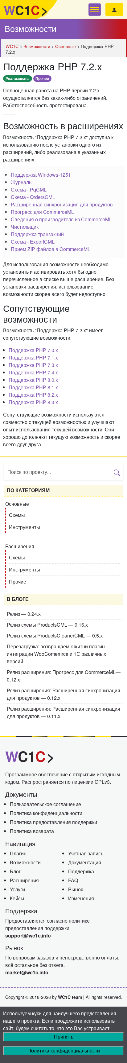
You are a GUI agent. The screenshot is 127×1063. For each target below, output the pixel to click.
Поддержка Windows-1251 (41, 174)
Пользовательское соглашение (45, 804)
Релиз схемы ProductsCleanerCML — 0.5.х (55, 635)
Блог (15, 871)
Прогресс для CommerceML (42, 211)
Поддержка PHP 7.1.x (33, 357)
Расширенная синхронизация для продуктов (62, 204)
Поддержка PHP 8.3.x (33, 402)
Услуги (17, 889)
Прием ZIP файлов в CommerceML (50, 249)
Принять (63, 1036)
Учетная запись (85, 853)
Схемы (17, 514)
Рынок (75, 889)
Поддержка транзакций (37, 234)
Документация (84, 862)
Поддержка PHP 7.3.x (33, 364)
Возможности (30, 28)
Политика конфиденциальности (46, 813)
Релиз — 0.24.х (24, 613)
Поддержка (81, 871)
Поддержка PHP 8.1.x (33, 387)
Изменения (81, 898)
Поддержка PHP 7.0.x (33, 350)
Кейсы (17, 898)
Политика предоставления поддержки (53, 822)
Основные (17, 503)
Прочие (17, 581)
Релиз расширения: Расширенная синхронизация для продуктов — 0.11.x (63, 712)
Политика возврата (32, 831)
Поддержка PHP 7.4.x (33, 372)
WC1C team (70, 997)
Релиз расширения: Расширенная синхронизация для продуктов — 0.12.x (63, 694)
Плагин (18, 853)
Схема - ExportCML (33, 241)
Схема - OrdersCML (33, 197)
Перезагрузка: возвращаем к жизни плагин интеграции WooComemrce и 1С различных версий (56, 654)
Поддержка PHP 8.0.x (33, 379)
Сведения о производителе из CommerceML (61, 219)
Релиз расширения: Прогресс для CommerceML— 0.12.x (64, 675)
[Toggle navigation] (94, 9)
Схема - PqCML (29, 189)
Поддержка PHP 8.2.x (33, 394)
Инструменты (24, 527)
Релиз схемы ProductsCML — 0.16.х (47, 624)
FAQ (73, 880)
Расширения (19, 546)
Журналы (22, 182)
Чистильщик (25, 226)
